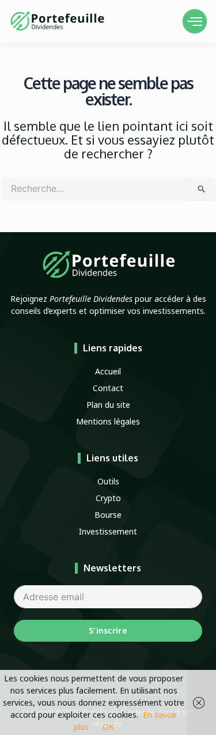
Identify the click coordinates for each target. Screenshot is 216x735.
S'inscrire (108, 630)
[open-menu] (194, 21)
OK (108, 726)
